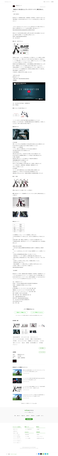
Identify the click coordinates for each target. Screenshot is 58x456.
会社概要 (38, 429)
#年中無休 (41, 342)
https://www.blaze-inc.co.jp (20, 296)
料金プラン (18, 415)
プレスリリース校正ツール (16, 442)
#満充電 (27, 342)
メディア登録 (27, 436)
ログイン (49, 1)
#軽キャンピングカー (16, 342)
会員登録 (52, 1)
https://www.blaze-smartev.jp (21, 36)
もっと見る (35, 403)
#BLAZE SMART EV (16, 337)
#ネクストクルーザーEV (22, 340)
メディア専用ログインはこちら (38, 312)
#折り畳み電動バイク (34, 342)
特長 (15, 415)
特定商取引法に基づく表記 (40, 438)
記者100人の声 (15, 431)
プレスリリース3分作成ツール (17, 440)
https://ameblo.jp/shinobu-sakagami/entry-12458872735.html (24, 29)
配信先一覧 (23, 415)
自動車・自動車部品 (21, 357)
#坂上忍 (23, 342)
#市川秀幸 (14, 340)
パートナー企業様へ (28, 438)
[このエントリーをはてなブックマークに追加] (45, 454)
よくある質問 (38, 415)
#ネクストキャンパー (34, 337)
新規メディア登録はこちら (21, 312)
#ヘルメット (15, 344)
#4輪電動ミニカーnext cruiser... (33, 340)
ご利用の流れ (32, 415)
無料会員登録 (29, 419)
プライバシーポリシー (40, 436)
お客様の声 (27, 415)
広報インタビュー (15, 429)
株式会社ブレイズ (19, 5)
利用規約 (38, 434)
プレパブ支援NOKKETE (28, 429)
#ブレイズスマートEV (25, 337)
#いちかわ (42, 340)
